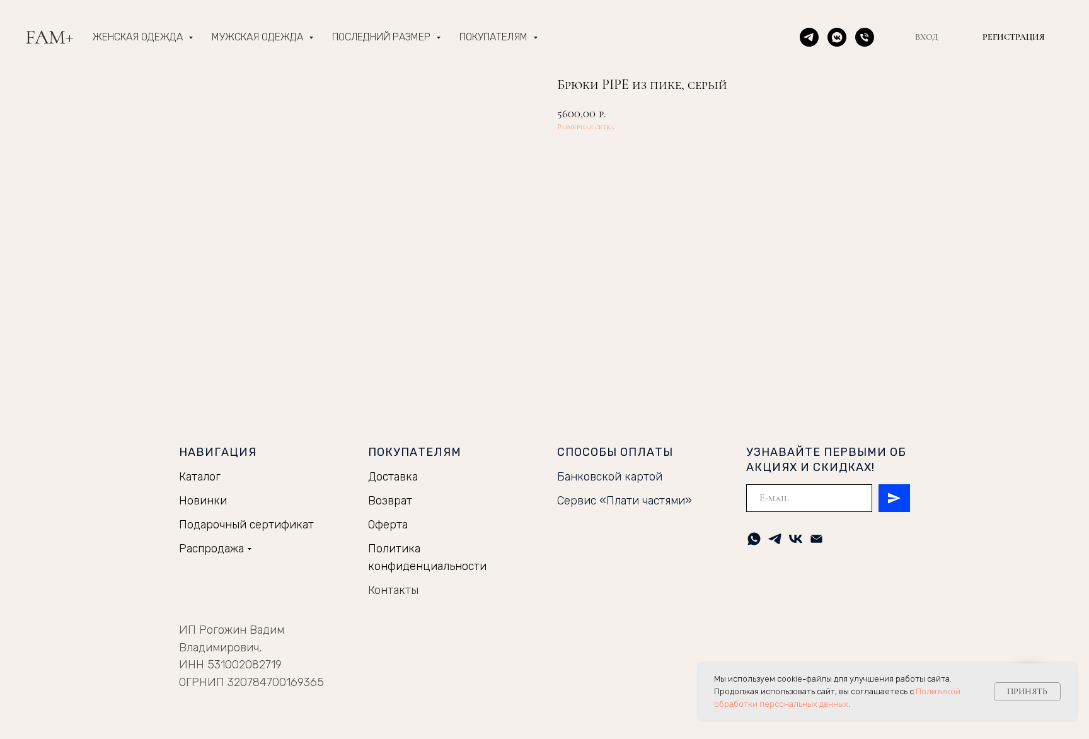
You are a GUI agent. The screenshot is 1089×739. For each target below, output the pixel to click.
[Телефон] (864, 37)
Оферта (388, 525)
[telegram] (809, 37)
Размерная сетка (585, 126)
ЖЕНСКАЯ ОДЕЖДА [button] (139, 37)
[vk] (796, 539)
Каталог (200, 477)
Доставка (393, 477)
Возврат (390, 501)
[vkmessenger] (836, 37)
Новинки (203, 501)
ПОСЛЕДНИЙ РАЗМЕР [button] (382, 37)
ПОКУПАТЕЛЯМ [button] (494, 37)
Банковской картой (609, 477)
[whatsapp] (754, 539)
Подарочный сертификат (246, 525)
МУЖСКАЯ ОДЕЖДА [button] (259, 37)
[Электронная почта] (816, 539)
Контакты (393, 590)
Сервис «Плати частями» (624, 501)
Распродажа (211, 549)
